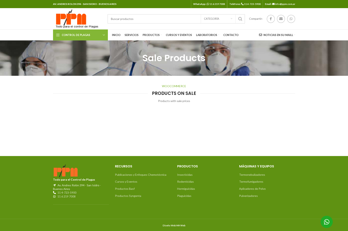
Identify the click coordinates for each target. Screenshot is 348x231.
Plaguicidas (184, 195)
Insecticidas (185, 174)
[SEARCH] (240, 19)
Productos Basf (125, 188)
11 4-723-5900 (252, 3)
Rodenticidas (185, 181)
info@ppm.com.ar (285, 3)
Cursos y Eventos (126, 181)
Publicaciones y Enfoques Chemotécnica (140, 174)
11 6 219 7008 (217, 3)
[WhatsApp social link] (291, 19)
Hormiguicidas (186, 188)
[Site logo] (76, 18)
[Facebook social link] (271, 19)
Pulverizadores (248, 195)
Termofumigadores (251, 181)
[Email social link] (281, 19)
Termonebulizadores (252, 174)
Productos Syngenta (128, 195)
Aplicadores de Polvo (252, 188)
